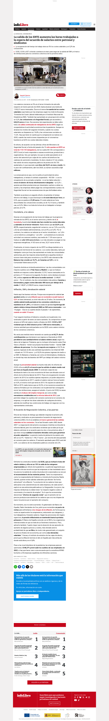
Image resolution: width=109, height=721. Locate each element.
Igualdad (45, 29)
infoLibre (44, 667)
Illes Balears (31, 562)
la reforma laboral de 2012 (46, 395)
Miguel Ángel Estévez (47, 658)
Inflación (48, 560)
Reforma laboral (60, 562)
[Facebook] (77, 697)
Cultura (38, 29)
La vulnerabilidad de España (78, 198)
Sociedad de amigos (53, 709)
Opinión (23, 29)
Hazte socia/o (54, 703)
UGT (52, 562)
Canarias (37, 562)
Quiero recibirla (78, 128)
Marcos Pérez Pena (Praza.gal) (22, 650)
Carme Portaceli (18, 657)
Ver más (74, 450)
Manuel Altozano (18, 641)
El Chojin (75, 191)
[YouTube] (75, 700)
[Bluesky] (80, 697)
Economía (31, 29)
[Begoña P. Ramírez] (16, 96)
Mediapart (64, 29)
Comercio (23, 562)
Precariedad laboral (39, 560)
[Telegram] (86, 697)
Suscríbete (74, 23)
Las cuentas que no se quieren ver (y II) (78, 208)
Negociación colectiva (42, 558)
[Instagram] (89, 697)
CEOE (43, 562)
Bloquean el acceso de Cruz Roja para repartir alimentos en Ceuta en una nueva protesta (51, 664)
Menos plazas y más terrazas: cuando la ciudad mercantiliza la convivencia (23, 664)
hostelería (16, 562)
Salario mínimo (31, 558)
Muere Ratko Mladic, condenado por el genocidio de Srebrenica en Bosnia (51, 672)
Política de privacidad (70, 709)
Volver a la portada (39, 682)
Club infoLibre (81, 29)
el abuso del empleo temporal (32, 393)
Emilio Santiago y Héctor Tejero (22, 675)
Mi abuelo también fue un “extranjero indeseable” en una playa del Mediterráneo (51, 655)
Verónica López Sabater (77, 213)
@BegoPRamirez (25, 97)
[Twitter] (83, 697)
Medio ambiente (54, 29)
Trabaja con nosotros (42, 709)
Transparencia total (85, 26)
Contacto (26, 709)
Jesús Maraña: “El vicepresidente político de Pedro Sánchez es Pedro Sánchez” (76, 368)
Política (17, 29)
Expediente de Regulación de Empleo (23, 560)
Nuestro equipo (32, 709)
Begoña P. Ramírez (25, 95)
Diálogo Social (55, 560)
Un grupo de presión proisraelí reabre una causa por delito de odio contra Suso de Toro (23, 647)
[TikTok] (79, 700)
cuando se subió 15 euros (24, 312)
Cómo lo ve (75, 352)
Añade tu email (77, 285)
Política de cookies (81, 709)
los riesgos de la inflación (42, 510)
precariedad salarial (29, 365)
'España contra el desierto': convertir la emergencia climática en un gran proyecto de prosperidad (23, 673)
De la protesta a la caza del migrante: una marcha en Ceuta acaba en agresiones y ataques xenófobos (23, 638)
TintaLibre (72, 29)
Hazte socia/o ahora (27, 596)
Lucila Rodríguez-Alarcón (77, 201)
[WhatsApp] (75, 697)
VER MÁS (91, 375)
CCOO (48, 562)
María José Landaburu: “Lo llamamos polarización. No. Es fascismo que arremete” (77, 358)
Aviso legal (62, 709)
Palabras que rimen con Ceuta (78, 189)
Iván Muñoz (17, 667)
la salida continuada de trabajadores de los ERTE (37, 125)
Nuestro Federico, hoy (20, 655)
